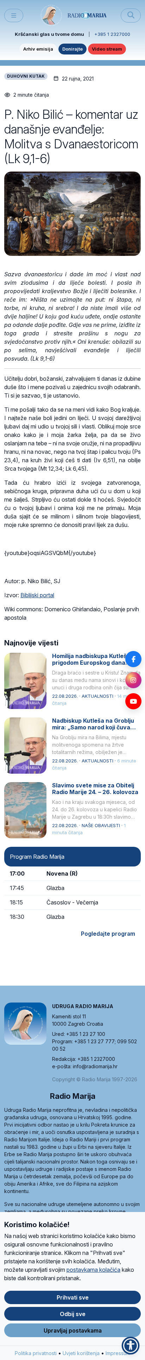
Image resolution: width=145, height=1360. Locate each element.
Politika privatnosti (36, 1353)
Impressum (118, 1353)
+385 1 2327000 (112, 34)
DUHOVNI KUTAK (26, 76)
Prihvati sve (73, 1297)
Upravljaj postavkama (73, 1330)
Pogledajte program (108, 933)
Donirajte (72, 49)
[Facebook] (133, 659)
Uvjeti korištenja (81, 1353)
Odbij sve (73, 1313)
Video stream (107, 49)
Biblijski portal (37, 595)
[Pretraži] (131, 15)
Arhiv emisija (38, 49)
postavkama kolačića (93, 1269)
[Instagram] (133, 680)
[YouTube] (133, 701)
